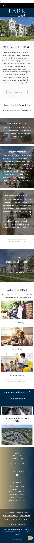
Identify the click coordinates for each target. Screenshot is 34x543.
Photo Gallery (16, 272)
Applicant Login (22, 512)
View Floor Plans (16, 399)
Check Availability (16, 92)
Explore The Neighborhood (16, 382)
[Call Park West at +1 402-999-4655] (30, 5)
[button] (27, 5)
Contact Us (7, 520)
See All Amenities (16, 242)
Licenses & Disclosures (17, 524)
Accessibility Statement (21, 520)
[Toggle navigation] (3, 5)
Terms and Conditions (10, 516)
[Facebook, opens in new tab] (17, 475)
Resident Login (10, 512)
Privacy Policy (25, 516)
